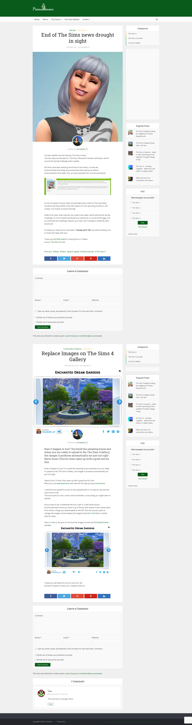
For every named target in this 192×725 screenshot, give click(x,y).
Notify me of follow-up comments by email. (54, 317)
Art (122, 722)
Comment (39, 278)
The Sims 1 (136, 203)
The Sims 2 (136, 208)
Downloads (128, 722)
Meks (54, 722)
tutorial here (99, 483)
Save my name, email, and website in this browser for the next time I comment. (70, 311)
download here (63, 483)
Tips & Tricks (110, 722)
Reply (50, 704)
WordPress (69, 722)
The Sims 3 (136, 213)
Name (38, 300)
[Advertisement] (142, 84)
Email (66, 300)
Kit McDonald (59, 239)
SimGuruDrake (88, 251)
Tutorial (94, 513)
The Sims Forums (58, 242)
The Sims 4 (56, 19)
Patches (72, 30)
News (45, 19)
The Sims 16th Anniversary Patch (94, 715)
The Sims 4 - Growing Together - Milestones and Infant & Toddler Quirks (145, 168)
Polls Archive (132, 234)
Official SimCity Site (153, 722)
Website (95, 300)
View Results (142, 227)
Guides (86, 19)
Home (37, 19)
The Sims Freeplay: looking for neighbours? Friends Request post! (145, 133)
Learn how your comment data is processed (83, 336)
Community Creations (72, 349)
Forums (49, 251)
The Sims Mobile (71, 19)
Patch (63, 251)
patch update (73, 251)
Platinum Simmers (139, 722)
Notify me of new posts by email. (50, 322)
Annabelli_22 (85, 47)
